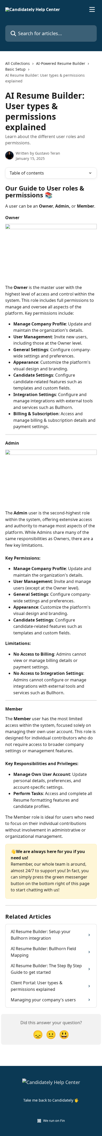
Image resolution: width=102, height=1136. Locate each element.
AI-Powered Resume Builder (60, 63)
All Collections (17, 63)
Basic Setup (15, 69)
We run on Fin (54, 1120)
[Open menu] (92, 9)
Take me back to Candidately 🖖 (51, 1100)
